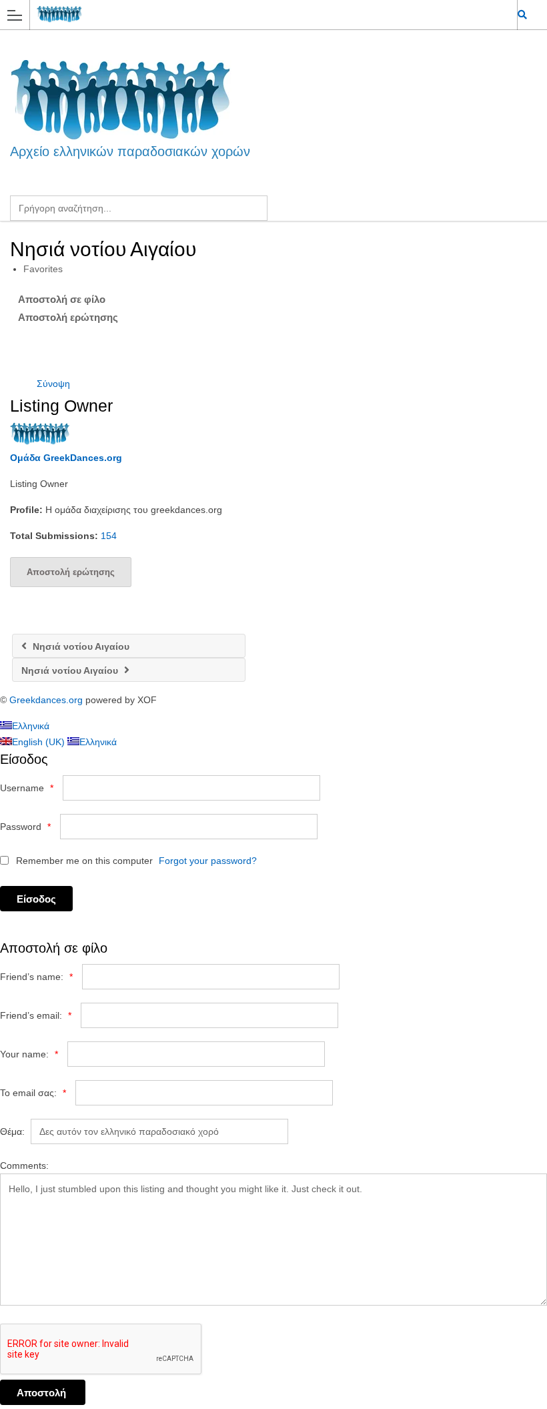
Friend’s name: (36, 976)
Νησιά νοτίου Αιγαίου (79, 646)
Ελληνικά (30, 726)
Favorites (43, 269)
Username (26, 788)
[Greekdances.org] (261, 14)
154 (109, 535)
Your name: (29, 1054)
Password (25, 826)
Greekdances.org (46, 699)
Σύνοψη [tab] (53, 383)
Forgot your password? (208, 860)
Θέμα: (12, 1131)
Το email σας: (33, 1092)
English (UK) (39, 742)
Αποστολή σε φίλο (61, 299)
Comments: (24, 1165)
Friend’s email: (35, 1015)
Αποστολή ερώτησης (68, 317)
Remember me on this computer (83, 860)
